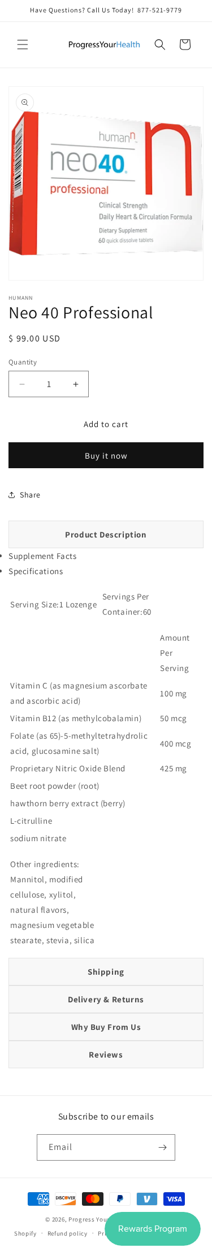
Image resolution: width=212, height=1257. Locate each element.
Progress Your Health (99, 1219)
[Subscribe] (162, 1147)
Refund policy (67, 1233)
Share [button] (30, 495)
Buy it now (106, 455)
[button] (22, 44)
